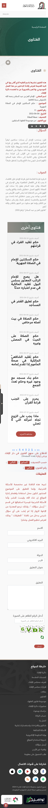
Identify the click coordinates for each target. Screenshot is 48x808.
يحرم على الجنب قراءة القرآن (25, 400)
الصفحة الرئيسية (39, 27)
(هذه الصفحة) (29, 455)
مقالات (43, 691)
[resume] (32, 126)
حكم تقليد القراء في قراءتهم (25, 243)
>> (13, 449)
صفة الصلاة (32, 117)
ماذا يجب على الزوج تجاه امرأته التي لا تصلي (25, 419)
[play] (44, 126)
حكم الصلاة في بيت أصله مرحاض (25, 320)
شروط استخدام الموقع (36, 740)
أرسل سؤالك (40, 744)
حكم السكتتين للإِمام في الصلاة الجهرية (25, 261)
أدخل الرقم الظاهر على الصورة (28, 615)
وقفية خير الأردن (39, 749)
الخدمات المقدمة (39, 677)
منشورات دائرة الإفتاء (37, 706)
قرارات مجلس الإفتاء (37, 687)
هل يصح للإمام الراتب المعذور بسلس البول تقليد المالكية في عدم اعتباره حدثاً (25, 282)
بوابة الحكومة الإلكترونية (36, 735)
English (6, 14)
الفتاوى (43, 696)
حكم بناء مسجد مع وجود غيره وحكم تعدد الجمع (25, 381)
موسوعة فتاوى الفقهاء (36, 701)
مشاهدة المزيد (26, 434)
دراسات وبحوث (39, 711)
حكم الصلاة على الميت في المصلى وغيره (25, 339)
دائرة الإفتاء (41, 672)
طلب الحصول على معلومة (35, 754)
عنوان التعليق (36, 567)
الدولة (40, 555)
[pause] (36, 126)
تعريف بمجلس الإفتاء (37, 682)
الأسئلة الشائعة (39, 730)
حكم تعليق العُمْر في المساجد (25, 303)
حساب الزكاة (40, 715)
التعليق (39, 582)
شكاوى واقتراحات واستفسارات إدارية (30, 725)
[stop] (40, 126)
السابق (24, 462)
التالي (12, 462)
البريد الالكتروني (35, 539)
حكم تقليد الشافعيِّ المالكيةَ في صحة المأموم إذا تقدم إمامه (25, 360)
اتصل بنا (42, 720)
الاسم (40, 527)
